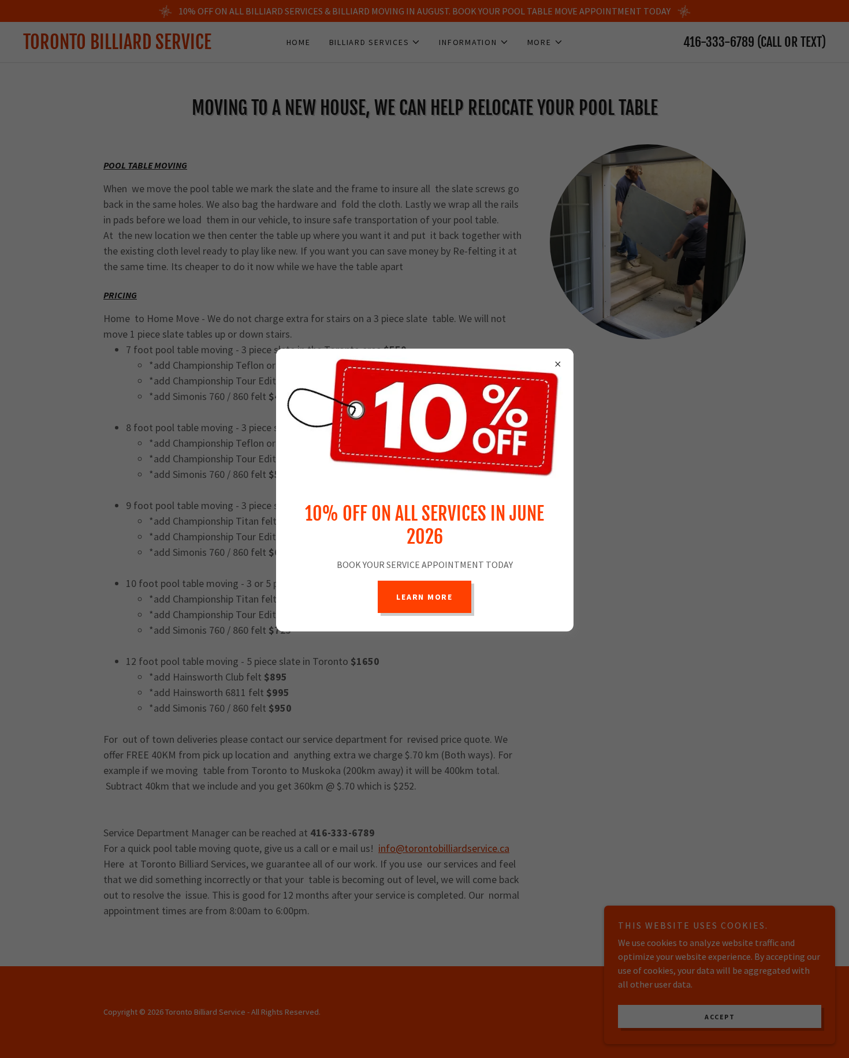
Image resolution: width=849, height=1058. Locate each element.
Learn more (424, 597)
